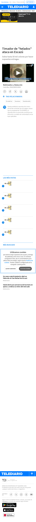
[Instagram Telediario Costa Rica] (21, 494)
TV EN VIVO (31, 2)
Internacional (26, 11)
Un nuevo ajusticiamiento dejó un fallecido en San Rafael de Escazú (15, 277)
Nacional (12, 11)
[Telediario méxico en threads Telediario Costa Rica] (26, 494)
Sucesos (17, 101)
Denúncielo (26, 101)
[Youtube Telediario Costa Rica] (31, 494)
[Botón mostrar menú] (2, 7)
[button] (4, 91)
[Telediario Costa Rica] (18, 6)
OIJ (10, 2)
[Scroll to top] (32, 473)
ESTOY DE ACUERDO (25, 268)
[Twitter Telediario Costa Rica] (16, 494)
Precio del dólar (21, 2)
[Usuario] (34, 7)
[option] (18, 73)
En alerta (18, 11)
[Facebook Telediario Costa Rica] (11, 494)
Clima (14, 2)
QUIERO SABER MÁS (11, 268)
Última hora (5, 11)
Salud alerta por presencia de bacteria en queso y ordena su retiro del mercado (18, 286)
